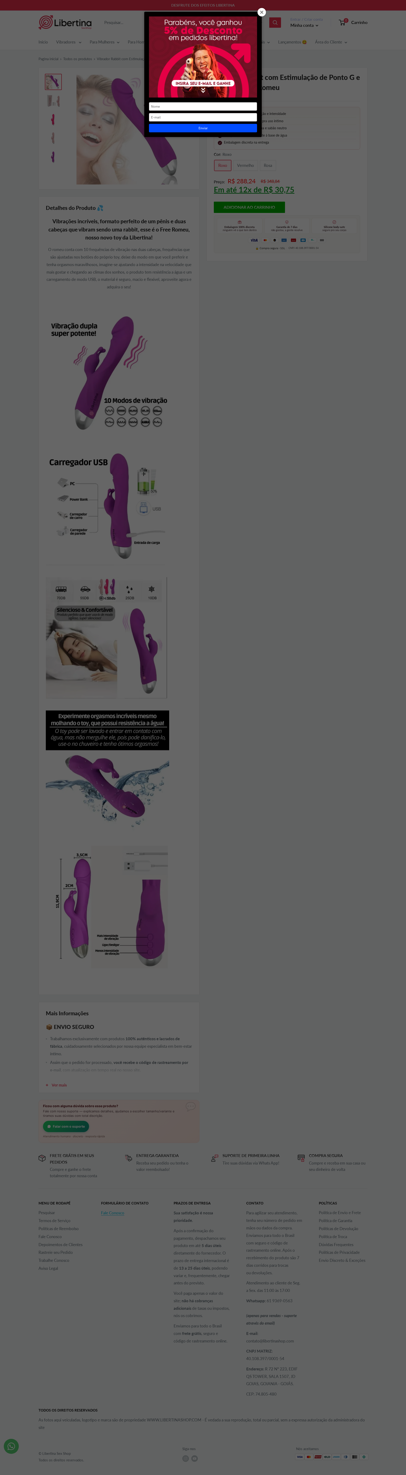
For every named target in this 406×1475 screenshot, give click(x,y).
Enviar (203, 128)
